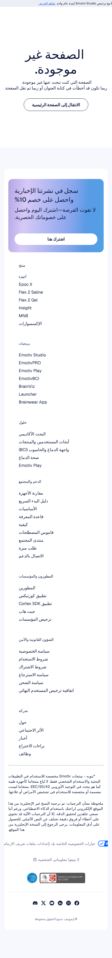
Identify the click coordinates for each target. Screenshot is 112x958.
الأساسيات (28, 509)
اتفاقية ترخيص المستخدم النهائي (46, 690)
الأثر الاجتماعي (31, 730)
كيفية (23, 524)
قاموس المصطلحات (36, 532)
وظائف (25, 754)
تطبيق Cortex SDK (35, 603)
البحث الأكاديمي (32, 434)
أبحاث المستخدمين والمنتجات (44, 442)
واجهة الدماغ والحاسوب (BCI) (44, 449)
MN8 (23, 315)
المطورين (27, 588)
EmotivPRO (30, 363)
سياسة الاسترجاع (33, 674)
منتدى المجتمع (31, 540)
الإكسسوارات (30, 323)
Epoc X (25, 284)
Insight (25, 308)
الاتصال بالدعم (31, 556)
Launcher (28, 394)
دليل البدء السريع (33, 501)
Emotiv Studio (32, 355)
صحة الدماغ (29, 457)
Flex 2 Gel (28, 300)
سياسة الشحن (31, 682)
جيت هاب (27, 611)
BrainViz (27, 386)
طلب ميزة (28, 548)
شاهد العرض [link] (49, 3)
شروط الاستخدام (33, 659)
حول (23, 722)
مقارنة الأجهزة (31, 493)
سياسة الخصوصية (34, 651)
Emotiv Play (30, 465)
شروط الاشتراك (32, 667)
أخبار (23, 738)
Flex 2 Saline (31, 292)
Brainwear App (33, 402)
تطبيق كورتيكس (32, 595)
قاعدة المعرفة (31, 516)
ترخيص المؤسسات (35, 619)
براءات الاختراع (32, 746)
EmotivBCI (29, 378)
